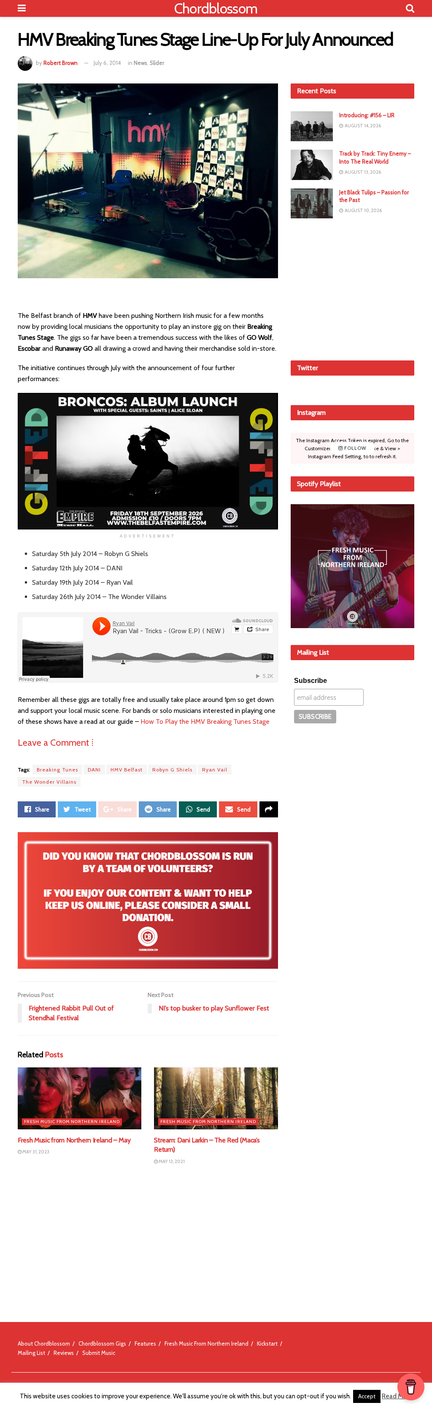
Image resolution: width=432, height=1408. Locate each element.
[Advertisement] (354, 288)
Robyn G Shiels (172, 769)
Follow (354, 448)
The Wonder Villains (49, 782)
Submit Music (98, 1352)
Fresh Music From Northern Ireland (72, 1121)
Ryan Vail (214, 769)
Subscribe (310, 680)
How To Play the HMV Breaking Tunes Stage (205, 721)
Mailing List (31, 1352)
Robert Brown (60, 62)
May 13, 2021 (171, 1161)
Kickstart (267, 1343)
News (140, 62)
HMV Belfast (127, 769)
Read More (397, 1396)
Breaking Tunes (57, 769)
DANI (94, 769)
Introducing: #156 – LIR (366, 115)
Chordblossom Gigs (102, 1343)
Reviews (64, 1352)
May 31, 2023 (35, 1152)
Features (145, 1343)
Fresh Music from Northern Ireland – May (74, 1140)
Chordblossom (216, 8)
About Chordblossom (44, 1343)
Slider (157, 62)
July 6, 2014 (107, 62)
